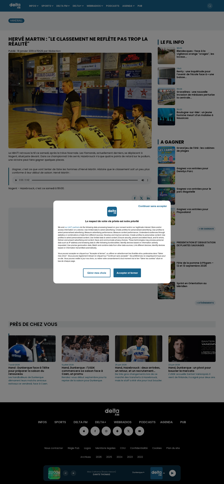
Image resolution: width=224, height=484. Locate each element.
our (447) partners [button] (72, 227)
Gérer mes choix (96, 273)
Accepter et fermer (127, 273)
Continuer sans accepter (152, 206)
